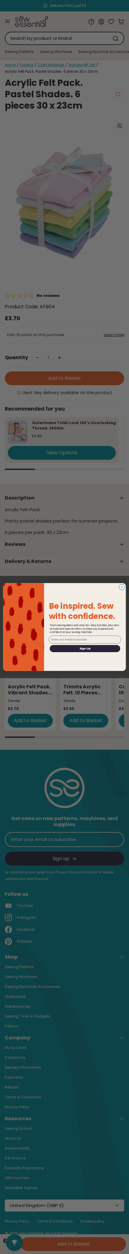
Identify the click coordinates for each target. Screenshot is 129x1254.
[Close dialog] (121, 587)
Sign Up (85, 648)
